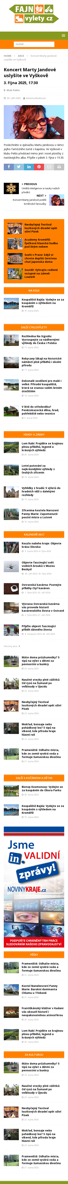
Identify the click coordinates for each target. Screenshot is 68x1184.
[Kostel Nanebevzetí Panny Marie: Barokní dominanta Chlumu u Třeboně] (11, 990)
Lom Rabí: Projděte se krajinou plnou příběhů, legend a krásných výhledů (42, 447)
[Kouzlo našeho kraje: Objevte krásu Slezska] (11, 547)
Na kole (34, 290)
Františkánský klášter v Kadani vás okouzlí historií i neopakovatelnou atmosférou (42, 1011)
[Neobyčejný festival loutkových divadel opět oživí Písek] (15, 228)
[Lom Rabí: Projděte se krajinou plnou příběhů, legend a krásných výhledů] (11, 447)
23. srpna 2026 (31, 668)
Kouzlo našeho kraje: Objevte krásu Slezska (41, 545)
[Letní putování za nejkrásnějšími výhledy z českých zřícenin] (11, 469)
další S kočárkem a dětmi (34, 778)
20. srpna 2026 (31, 454)
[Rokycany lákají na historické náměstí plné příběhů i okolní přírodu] (11, 362)
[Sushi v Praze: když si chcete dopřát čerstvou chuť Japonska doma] (15, 258)
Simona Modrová (36, 98)
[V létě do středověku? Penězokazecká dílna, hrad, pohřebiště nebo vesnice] (11, 410)
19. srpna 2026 (31, 310)
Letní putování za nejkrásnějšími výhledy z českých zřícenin (38, 469)
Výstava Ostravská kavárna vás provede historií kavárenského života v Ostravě (43, 607)
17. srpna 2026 (31, 347)
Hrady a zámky (34, 434)
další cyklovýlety (34, 327)
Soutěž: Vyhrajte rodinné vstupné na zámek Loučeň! (41, 273)
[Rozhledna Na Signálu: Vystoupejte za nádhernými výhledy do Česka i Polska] (11, 340)
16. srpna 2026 (31, 395)
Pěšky (34, 954)
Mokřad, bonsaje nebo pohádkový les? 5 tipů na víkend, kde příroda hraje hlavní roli (39, 729)
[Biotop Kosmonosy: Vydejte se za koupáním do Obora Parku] (11, 791)
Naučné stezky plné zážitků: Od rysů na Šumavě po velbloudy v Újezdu (41, 683)
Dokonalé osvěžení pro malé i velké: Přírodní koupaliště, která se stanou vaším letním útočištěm (42, 386)
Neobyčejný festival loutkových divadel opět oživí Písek (41, 228)
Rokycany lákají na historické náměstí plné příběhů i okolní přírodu (42, 362)
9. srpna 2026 (30, 417)
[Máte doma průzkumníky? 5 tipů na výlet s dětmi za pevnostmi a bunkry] (11, 661)
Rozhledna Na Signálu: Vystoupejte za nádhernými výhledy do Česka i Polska (40, 339)
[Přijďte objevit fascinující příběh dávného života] (11, 630)
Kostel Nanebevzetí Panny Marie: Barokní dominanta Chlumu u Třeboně (40, 989)
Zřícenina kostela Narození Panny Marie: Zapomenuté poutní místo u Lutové (40, 513)
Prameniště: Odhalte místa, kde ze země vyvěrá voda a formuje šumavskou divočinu (41, 753)
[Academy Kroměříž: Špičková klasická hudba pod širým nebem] (15, 243)
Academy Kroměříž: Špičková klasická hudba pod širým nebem (41, 243)
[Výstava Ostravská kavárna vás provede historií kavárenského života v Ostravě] (11, 608)
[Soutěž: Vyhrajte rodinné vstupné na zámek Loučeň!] (15, 274)
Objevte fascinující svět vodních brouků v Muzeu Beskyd (38, 566)
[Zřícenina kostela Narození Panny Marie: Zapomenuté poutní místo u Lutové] (11, 514)
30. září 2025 (14, 98)
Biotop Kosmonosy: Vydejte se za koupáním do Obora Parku (42, 788)
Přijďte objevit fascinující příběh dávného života (39, 627)
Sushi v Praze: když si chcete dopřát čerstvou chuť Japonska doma (41, 258)
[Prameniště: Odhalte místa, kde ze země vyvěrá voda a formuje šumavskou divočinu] (11, 754)
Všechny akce (11, 646)
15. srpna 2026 (31, 499)
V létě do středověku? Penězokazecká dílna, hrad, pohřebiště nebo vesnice (40, 410)
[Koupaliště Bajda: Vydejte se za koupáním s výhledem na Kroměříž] (11, 303)
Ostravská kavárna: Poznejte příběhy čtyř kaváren (41, 586)
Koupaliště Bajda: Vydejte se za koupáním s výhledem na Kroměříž (43, 303)
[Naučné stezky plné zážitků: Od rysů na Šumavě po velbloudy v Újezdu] (11, 683)
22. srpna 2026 (31, 690)
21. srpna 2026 (31, 761)
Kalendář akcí (34, 534)
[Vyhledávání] (34, 44)
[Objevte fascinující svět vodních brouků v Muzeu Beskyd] (11, 566)
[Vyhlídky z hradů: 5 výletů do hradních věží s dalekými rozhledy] (11, 492)
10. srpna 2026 (31, 521)
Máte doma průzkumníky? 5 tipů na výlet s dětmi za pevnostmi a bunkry (41, 661)
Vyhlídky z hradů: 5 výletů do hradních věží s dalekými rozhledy (41, 491)
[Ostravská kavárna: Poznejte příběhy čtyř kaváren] (11, 588)
